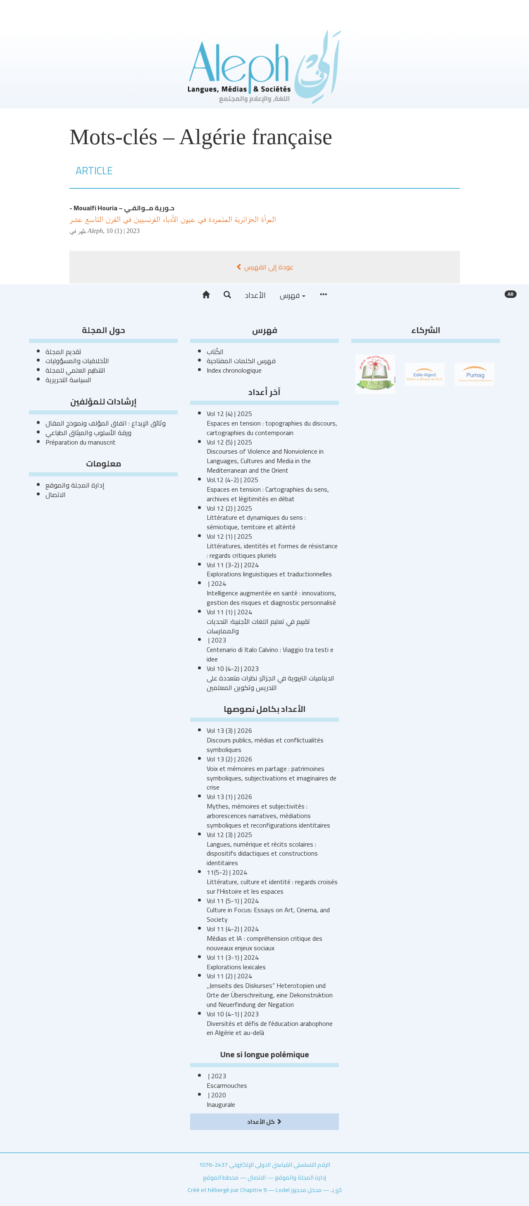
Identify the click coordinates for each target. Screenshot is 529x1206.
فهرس (290, 295)
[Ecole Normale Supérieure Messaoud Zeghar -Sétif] (375, 373)
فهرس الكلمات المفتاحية (241, 360)
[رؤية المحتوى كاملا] (323, 295)
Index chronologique (234, 370)
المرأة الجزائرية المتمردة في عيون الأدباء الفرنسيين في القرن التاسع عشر (172, 219)
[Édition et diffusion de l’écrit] (425, 373)
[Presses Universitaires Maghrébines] (474, 373)
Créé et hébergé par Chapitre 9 (227, 1189)
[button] (227, 295)
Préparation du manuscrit (80, 442)
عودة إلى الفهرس (268, 267)
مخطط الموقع (220, 1177)
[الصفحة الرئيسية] (206, 295)
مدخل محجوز (306, 1189)
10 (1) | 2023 (123, 230)
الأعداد (255, 295)
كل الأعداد (261, 1121)
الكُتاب (215, 351)
